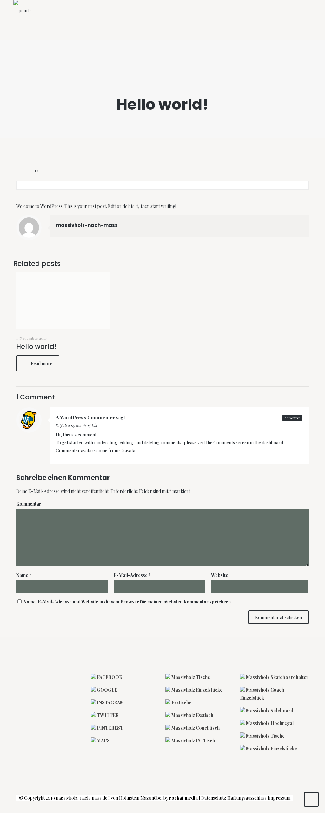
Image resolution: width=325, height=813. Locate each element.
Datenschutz (213, 798)
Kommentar (28, 504)
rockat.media (183, 798)
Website (219, 575)
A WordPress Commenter (85, 417)
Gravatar (128, 451)
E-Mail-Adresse (132, 575)
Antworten (292, 418)
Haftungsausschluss (247, 798)
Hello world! (36, 346)
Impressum (280, 798)
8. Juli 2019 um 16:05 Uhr (77, 425)
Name (23, 575)
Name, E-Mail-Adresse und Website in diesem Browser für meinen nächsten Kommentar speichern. (127, 602)
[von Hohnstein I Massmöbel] (22, 11)
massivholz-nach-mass (87, 225)
